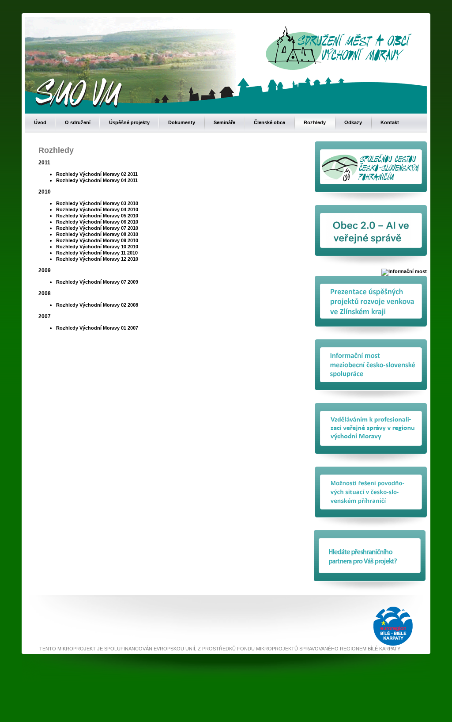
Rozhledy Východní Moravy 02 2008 (97, 305)
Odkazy (353, 122)
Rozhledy (315, 122)
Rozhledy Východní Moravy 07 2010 (97, 228)
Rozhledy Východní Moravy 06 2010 (97, 221)
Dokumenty (181, 122)
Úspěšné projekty (129, 122)
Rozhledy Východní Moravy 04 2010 (97, 209)
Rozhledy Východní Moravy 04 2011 (97, 180)
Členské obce (269, 122)
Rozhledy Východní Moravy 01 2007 (97, 328)
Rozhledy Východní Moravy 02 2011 (97, 174)
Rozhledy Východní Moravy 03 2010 (97, 203)
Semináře (224, 122)
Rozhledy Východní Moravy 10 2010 (97, 246)
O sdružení (77, 122)
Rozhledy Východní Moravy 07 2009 (97, 282)
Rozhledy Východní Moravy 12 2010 (97, 259)
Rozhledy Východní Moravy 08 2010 (97, 234)
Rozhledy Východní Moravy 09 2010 (97, 240)
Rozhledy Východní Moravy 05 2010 (97, 215)
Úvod (40, 122)
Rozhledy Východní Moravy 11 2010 (97, 252)
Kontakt (389, 122)
